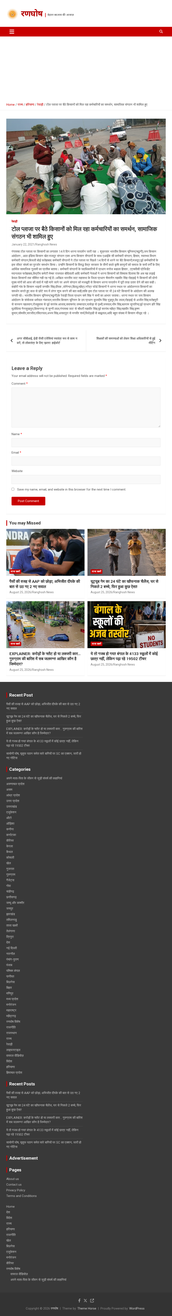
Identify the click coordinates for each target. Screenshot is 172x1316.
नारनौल (10, 954)
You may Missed (25, 523)
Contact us (14, 1184)
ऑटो (9, 818)
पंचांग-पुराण (12, 959)
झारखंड (10, 914)
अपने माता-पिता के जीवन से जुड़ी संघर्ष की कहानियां (34, 778)
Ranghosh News (46, 244)
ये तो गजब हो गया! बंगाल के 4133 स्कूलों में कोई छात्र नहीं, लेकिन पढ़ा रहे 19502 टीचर (124, 656)
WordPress (137, 1308)
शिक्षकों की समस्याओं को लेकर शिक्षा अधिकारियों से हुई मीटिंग (125, 341)
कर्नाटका (11, 835)
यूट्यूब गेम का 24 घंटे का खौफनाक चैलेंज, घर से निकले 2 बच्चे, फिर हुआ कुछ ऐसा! (124, 584)
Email (16, 452)
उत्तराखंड (11, 807)
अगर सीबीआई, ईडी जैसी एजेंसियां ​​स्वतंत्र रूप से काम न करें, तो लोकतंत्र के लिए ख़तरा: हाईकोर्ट (47, 341)
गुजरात (10, 869)
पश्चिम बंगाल (13, 971)
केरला (9, 846)
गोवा (8, 886)
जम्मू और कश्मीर (15, 903)
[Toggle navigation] (11, 31)
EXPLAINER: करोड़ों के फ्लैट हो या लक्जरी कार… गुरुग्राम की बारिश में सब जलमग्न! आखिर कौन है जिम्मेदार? (45, 658)
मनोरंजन (11, 1005)
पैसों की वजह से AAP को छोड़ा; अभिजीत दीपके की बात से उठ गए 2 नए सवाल (44, 584)
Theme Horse (86, 1308)
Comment (20, 383)
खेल (8, 863)
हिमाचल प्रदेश (14, 1073)
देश (8, 942)
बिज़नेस (10, 982)
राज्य (9, 1039)
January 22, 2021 (23, 244)
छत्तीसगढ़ (11, 897)
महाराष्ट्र (11, 1010)
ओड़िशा (10, 823)
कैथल (9, 852)
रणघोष (32, 14)
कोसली (10, 857)
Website (17, 471)
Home (10, 1206)
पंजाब (9, 965)
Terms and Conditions (21, 1196)
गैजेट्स (10, 880)
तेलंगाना (10, 931)
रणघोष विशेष (13, 1022)
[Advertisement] (86, 68)
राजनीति (11, 1027)
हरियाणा (10, 1067)
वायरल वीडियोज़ (15, 1056)
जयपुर (9, 908)
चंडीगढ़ (10, 891)
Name (17, 434)
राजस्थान (11, 1033)
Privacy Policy (15, 1190)
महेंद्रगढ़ (11, 1016)
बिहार (9, 988)
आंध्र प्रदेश (13, 795)
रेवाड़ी (14, 221)
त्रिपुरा (10, 937)
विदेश (9, 1061)
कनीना (10, 829)
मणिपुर (9, 993)
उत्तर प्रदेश (12, 801)
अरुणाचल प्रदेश (15, 784)
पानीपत (10, 976)
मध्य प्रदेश (12, 999)
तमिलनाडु (11, 920)
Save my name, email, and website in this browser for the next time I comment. (71, 489)
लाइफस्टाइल (13, 1050)
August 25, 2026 (20, 592)
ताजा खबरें (15, 571)
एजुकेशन (11, 812)
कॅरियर (10, 840)
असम (9, 790)
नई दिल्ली (11, 948)
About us (12, 1179)
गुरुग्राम (10, 874)
